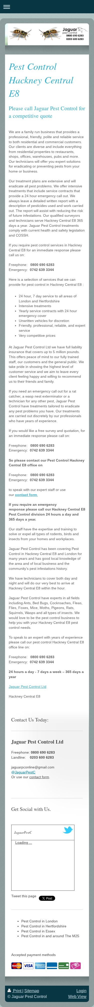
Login (81, 991)
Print (17, 991)
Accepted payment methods (33, 955)
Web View (77, 996)
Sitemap (31, 991)
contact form (39, 777)
